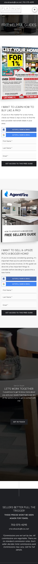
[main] (19, 248)
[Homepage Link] (11, 9)
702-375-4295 (28, 2)
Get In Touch (19, 422)
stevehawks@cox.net (12, 2)
